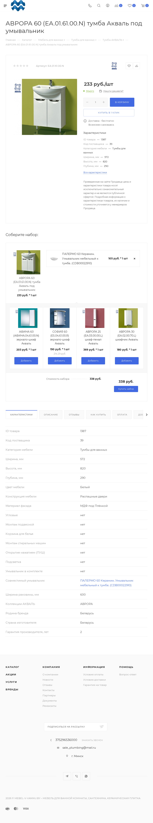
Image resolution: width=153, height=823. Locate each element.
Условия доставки (94, 679)
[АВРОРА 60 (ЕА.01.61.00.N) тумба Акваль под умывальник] (45, 107)
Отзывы (74, 414)
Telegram (67, 776)
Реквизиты (49, 705)
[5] (27, 66)
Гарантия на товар (95, 684)
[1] (14, 66)
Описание (51, 414)
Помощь (126, 666)
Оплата (122, 414)
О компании (50, 674)
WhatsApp (86, 776)
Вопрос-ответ (127, 674)
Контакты (48, 690)
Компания (51, 666)
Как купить (98, 414)
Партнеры (49, 695)
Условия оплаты (93, 674)
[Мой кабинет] (107, 6)
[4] (23, 66)
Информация (94, 666)
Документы (50, 700)
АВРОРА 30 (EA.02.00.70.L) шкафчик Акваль (126, 335)
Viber (77, 776)
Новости (48, 679)
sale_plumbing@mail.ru (79, 747)
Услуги (11, 681)
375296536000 (66, 740)
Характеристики (21, 414)
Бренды (12, 689)
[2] (17, 66)
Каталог (12, 666)
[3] (20, 66)
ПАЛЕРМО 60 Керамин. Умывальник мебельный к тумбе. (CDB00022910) (80, 258)
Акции (11, 674)
